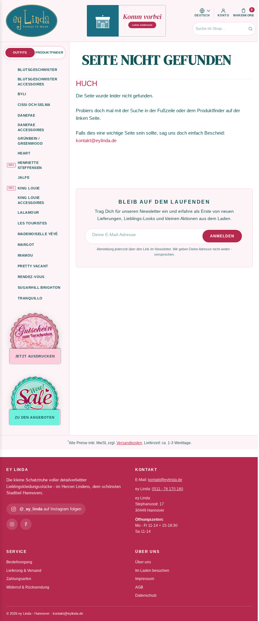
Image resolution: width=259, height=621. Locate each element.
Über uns (143, 562)
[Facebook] (26, 524)
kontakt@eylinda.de (96, 140)
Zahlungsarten (18, 579)
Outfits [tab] (20, 52)
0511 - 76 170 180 (167, 489)
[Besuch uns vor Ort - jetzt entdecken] (126, 21)
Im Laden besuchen (152, 570)
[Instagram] (12, 524)
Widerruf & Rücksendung (27, 587)
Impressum (144, 579)
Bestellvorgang (19, 562)
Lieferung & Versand (23, 570)
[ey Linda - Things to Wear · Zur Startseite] (31, 21)
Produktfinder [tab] (49, 52)
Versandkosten (129, 443)
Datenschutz (146, 595)
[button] (202, 12)
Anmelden (222, 236)
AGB (139, 587)
